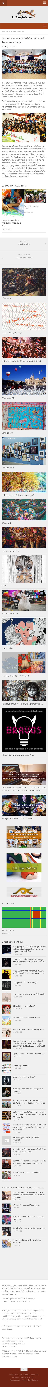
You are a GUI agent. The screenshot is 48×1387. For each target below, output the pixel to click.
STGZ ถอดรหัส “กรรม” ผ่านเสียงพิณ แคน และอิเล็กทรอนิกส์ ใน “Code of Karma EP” (29, 972)
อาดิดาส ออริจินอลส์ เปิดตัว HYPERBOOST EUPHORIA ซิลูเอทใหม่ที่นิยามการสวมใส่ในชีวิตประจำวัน (29, 1114)
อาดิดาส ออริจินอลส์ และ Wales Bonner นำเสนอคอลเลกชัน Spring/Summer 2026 (29, 1162)
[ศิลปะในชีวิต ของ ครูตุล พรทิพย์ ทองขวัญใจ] (6, 1231)
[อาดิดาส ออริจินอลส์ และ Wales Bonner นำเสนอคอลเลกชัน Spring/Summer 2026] (6, 1164)
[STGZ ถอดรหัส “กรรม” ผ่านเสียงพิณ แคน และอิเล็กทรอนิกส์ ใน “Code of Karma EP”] (6, 974)
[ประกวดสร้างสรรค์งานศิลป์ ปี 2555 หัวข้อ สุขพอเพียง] (13, 203)
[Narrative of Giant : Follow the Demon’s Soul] (24, 690)
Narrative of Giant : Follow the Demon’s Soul (23, 703)
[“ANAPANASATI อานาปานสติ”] (6, 1080)
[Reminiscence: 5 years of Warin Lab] (6, 1175)
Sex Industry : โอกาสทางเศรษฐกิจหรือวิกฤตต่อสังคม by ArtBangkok (29, 1150)
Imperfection (8, 648)
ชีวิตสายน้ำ (7, 523)
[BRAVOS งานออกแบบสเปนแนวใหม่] (24, 730)
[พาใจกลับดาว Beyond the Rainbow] (6, 1020)
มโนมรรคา (7, 298)
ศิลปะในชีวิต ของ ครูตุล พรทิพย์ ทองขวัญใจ (29, 1228)
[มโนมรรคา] (24, 282)
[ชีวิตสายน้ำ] (24, 509)
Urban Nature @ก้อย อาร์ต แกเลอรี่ (18, 495)
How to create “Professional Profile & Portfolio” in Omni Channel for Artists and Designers (24, 789)
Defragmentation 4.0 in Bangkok (25, 982)
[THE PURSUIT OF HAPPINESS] (24, 662)
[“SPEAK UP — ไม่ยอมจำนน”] (6, 1009)
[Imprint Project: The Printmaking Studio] (6, 1032)
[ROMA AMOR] (24, 380)
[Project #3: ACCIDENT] (24, 316)
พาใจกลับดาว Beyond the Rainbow (26, 1017)
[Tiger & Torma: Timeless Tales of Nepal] (6, 1057)
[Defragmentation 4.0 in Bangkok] (6, 985)
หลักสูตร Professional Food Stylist (17, 818)
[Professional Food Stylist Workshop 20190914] (6, 1243)
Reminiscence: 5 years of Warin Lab (27, 1172)
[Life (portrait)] (24, 451)
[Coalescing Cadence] (6, 1068)
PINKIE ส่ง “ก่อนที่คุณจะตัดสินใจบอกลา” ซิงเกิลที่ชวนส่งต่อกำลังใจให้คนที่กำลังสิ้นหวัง (29, 960)
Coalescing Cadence (21, 1065)
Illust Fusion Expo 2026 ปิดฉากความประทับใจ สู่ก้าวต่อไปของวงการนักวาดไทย (29, 1101)
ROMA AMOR (8, 398)
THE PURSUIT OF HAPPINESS (15, 676)
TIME (4, 585)
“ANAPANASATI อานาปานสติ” (24, 1077)
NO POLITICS (8, 930)
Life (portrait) (8, 467)
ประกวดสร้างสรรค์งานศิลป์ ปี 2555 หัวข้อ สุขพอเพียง (11, 223)
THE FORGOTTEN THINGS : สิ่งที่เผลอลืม (29, 994)
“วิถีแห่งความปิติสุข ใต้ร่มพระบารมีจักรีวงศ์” (21, 361)
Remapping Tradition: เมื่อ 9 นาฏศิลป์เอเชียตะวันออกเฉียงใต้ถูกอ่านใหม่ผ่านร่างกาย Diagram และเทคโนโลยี (29, 949)
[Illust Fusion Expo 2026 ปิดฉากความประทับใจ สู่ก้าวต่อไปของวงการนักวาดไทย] (6, 1103)
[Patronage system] (24, 537)
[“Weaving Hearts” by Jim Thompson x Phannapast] (6, 1092)
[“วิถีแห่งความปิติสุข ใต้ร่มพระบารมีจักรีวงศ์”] (24, 347)
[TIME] (24, 569)
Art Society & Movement (13, 32)
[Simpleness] (24, 416)
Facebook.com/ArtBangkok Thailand (16, 1301)
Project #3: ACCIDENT (12, 333)
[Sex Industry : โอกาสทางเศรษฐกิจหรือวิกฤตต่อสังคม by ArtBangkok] (6, 1152)
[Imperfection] (24, 631)
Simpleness (7, 432)
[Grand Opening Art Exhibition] (35, 196)
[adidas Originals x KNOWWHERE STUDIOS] (6, 1140)
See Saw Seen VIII (10, 613)
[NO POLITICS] (24, 917)
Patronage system (10, 551)
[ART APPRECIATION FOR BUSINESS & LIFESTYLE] (6, 1219)
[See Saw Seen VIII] (24, 600)
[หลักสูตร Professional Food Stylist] (24, 805)
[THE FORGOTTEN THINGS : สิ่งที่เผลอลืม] (6, 997)
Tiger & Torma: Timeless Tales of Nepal (29, 1053)
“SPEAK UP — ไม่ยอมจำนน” (24, 1006)
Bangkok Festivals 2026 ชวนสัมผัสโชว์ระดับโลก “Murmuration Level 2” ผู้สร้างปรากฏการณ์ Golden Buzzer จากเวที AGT (29, 1043)
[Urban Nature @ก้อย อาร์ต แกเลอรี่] (24, 482)
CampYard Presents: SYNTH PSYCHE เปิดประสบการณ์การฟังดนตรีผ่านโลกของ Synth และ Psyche (29, 1127)
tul (5, 47)
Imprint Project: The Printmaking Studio (28, 1029)
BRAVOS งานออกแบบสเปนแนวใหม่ (18, 755)
